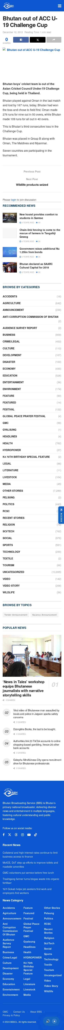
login (13, 199)
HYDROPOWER (12, 450)
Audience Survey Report (20, 328)
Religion (9, 524)
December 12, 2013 (13, 32)
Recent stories (13, 518)
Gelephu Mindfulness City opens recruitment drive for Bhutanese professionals (37, 761)
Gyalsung (9, 429)
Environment (12, 389)
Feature (8, 395)
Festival (9, 409)
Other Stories (13, 490)
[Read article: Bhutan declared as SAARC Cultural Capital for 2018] (10, 267)
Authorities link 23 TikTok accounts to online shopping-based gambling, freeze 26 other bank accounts (36, 744)
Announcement (13, 310)
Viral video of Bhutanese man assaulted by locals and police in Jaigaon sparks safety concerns (36, 713)
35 (39, 257)
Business (9, 334)
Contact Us (19, 1011)
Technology (11, 551)
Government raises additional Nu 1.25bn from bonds (40, 250)
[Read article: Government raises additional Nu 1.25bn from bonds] (10, 252)
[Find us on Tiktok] (35, 835)
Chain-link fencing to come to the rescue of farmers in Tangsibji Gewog (40, 233)
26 (39, 272)
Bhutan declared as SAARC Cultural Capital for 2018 (36, 265)
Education (10, 375)
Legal (7, 463)
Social (7, 538)
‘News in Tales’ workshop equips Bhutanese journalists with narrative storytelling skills (23, 688)
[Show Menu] (59, 5)
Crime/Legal (11, 341)
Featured (9, 402)
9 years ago (27, 222)
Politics (8, 504)
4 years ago (27, 241)
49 (39, 222)
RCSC (6, 511)
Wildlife (9, 592)
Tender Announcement (15, 614)
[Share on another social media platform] (53, 40)
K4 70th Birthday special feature (26, 456)
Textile (8, 558)
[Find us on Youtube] (29, 835)
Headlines (10, 436)
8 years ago (27, 272)
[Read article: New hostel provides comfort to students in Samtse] (10, 218)
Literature (10, 470)
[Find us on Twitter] (9, 835)
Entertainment (13, 382)
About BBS (36, 1011)
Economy (9, 368)
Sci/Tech (8, 531)
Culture (8, 348)
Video (6, 579)
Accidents (10, 296)
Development (12, 355)
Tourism (8, 565)
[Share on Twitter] (37, 40)
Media (7, 484)
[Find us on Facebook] (3, 835)
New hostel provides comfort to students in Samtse (39, 216)
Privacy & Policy (11, 1015)
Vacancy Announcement (44, 614)
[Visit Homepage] (8, 5)
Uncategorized (13, 572)
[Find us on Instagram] (22, 835)
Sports (8, 545)
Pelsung (9, 497)
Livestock (10, 477)
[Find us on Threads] (16, 835)
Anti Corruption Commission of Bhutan (30, 316)
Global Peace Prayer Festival (24, 416)
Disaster (9, 362)
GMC (6, 423)
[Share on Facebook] (21, 40)
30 (39, 241)
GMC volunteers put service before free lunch (28, 872)
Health (8, 443)
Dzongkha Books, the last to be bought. (34, 729)
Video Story (11, 585)
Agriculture (12, 303)
